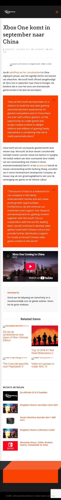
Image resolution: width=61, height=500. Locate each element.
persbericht (42, 165)
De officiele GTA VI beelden (33, 392)
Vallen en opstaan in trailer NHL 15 (43, 365)
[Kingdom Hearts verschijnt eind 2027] (10, 412)
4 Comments (39, 49)
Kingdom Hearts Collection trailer (37, 429)
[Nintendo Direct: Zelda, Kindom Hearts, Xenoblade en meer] (10, 449)
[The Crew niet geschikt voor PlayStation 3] (16, 357)
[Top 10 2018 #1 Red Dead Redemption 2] (45, 345)
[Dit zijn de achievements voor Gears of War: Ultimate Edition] (16, 325)
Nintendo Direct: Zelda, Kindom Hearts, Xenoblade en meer (36, 443)
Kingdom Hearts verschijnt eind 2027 (39, 404)
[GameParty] (9, 13)
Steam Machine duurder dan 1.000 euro (38, 418)
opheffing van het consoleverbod (25, 72)
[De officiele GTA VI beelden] (10, 400)
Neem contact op (48, 496)
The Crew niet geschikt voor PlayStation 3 (15, 365)
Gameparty (10, 49)
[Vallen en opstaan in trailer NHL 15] (45, 357)
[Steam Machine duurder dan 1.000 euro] (10, 424)
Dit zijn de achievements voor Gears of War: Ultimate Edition (15, 336)
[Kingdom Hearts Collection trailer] (10, 437)
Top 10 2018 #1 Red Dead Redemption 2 (43, 352)
